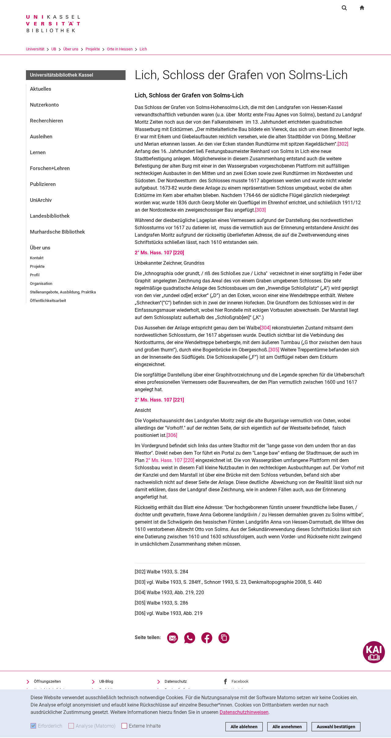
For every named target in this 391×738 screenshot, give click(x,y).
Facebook (240, 681)
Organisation (41, 283)
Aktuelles (40, 89)
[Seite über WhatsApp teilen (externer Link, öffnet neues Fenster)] (189, 642)
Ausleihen (41, 136)
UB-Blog (106, 681)
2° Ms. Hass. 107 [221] (159, 400)
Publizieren (43, 184)
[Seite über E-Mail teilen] (172, 642)
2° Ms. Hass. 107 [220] (159, 253)
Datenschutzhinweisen (244, 712)
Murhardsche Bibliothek (57, 232)
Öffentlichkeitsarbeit (48, 300)
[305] (274, 350)
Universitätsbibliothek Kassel (61, 75)
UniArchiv (41, 200)
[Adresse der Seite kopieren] (223, 642)
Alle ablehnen (244, 726)
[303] (260, 210)
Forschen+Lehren (50, 168)
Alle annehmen (287, 726)
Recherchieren (46, 121)
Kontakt (36, 258)
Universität (35, 49)
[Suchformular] (344, 8)
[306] (171, 435)
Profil (34, 275)
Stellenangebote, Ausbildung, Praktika (63, 292)
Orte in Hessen (120, 49)
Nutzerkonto (44, 105)
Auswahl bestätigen (336, 726)
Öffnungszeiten (47, 681)
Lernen (38, 152)
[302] (343, 144)
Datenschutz (176, 681)
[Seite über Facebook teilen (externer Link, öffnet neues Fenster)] (206, 642)
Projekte (93, 49)
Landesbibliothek (50, 216)
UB (53, 49)
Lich (143, 49)
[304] (265, 328)
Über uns (71, 49)
